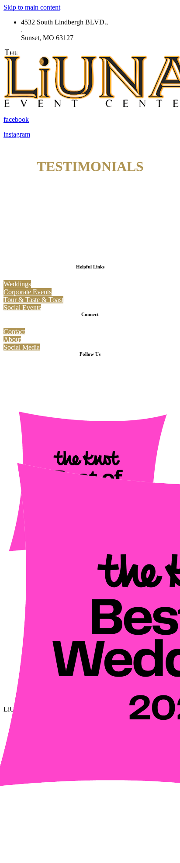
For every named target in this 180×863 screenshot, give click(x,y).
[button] (17, 284)
